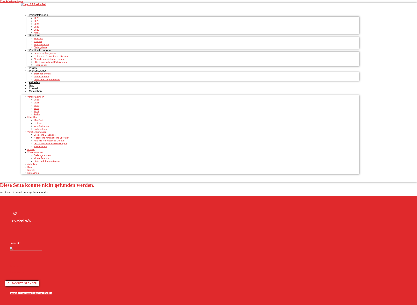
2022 (36, 29)
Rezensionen (40, 65)
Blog (31, 85)
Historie (38, 41)
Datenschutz (17, 272)
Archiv (37, 32)
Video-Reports (41, 76)
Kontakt (33, 88)
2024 (36, 24)
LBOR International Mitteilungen (50, 62)
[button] (22, 283)
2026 (36, 18)
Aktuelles (34, 82)
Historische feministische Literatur (51, 56)
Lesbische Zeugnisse (45, 53)
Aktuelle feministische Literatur (49, 59)
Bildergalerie (40, 47)
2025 (36, 21)
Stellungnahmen (42, 73)
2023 (36, 27)
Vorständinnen (41, 44)
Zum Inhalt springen (11, 1)
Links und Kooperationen (47, 79)
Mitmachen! (35, 91)
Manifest (38, 38)
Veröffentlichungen (40, 50)
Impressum (16, 266)
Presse (33, 67)
